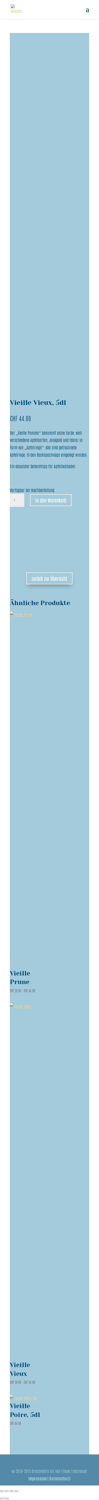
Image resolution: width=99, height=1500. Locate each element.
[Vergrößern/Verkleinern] (2, 1491)
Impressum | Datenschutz (49, 1478)
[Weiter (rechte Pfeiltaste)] (7, 1498)
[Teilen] (11, 1491)
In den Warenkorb (50, 500)
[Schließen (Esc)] (16, 1491)
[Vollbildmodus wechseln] (7, 1491)
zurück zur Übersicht (49, 578)
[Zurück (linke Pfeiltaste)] (2, 1498)
